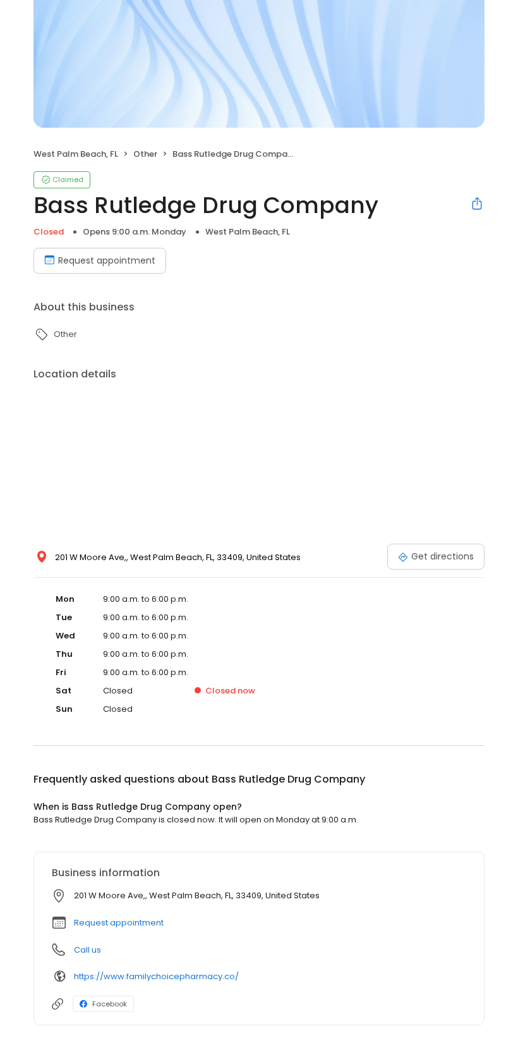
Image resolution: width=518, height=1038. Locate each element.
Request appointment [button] (119, 923)
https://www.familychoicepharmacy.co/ (156, 976)
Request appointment (106, 260)
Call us (87, 950)
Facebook (109, 1004)
